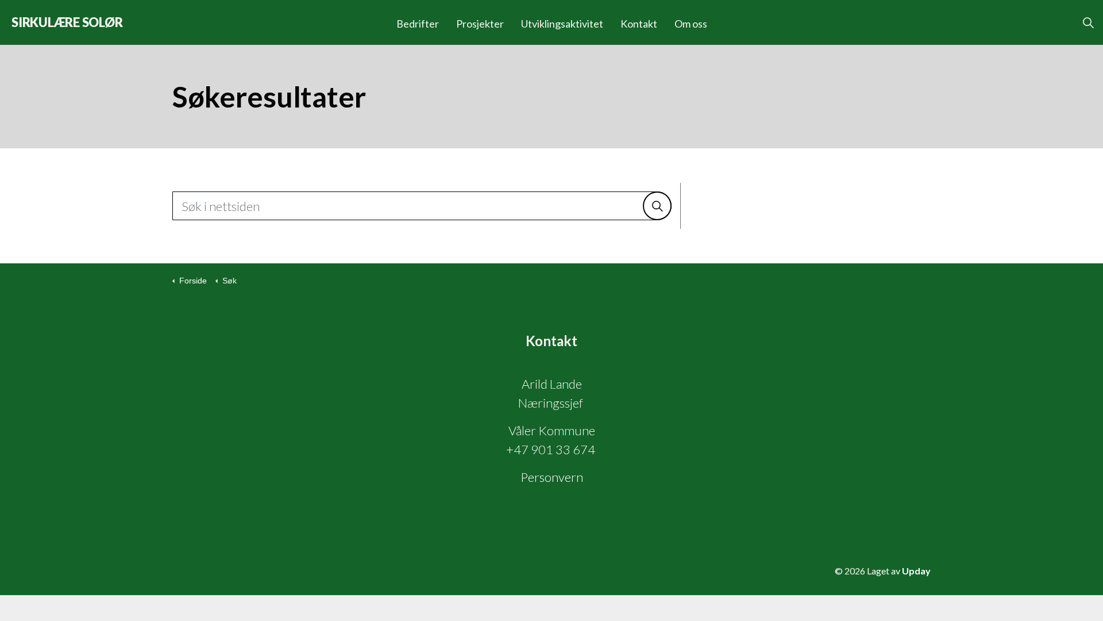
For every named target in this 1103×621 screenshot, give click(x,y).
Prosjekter (480, 23)
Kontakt (638, 23)
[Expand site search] (1088, 22)
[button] (657, 205)
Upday (916, 570)
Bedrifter (417, 23)
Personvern (551, 477)
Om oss (690, 23)
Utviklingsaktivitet (562, 23)
